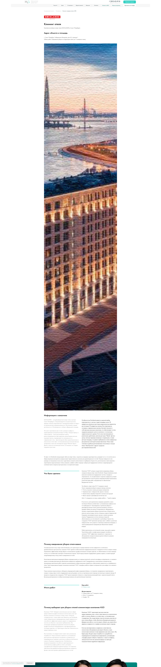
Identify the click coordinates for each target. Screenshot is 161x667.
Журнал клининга (79, 5)
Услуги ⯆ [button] (55, 5)
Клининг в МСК (105, 5)
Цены (62, 5)
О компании (70, 5)
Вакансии (88, 5)
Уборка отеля (86, 587)
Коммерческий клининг (49, 11)
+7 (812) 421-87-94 (114, 1)
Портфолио (58, 11)
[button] (129, 2)
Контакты (96, 5)
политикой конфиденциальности (18, 663)
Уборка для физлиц (116, 5)
